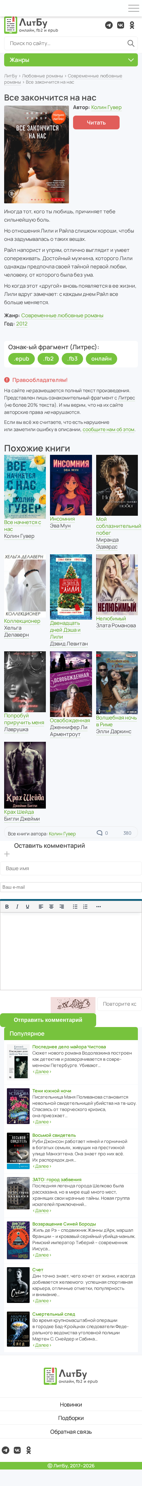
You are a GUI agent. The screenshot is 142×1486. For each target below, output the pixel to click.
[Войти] (8, 8)
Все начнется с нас (22, 526)
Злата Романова (116, 625)
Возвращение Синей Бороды (64, 1224)
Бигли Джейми (22, 818)
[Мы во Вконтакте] (120, 25)
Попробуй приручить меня (24, 719)
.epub (21, 358)
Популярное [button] (27, 1033)
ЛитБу (10, 76)
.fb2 (48, 358)
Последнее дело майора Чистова (69, 1047)
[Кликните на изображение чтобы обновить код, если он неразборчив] (73, 1005)
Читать (96, 122)
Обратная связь (71, 1431)
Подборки (71, 1418)
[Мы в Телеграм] (108, 25)
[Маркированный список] (75, 906)
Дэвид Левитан (69, 643)
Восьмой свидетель (54, 1135)
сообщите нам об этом (108, 429)
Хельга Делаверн (16, 631)
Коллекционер (22, 620)
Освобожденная (70, 720)
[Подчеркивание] (27, 906)
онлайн (101, 358)
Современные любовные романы (62, 315)
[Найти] (131, 43)
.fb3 (72, 358)
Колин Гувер (106, 107)
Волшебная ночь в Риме (116, 721)
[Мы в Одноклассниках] (132, 25)
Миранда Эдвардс (107, 543)
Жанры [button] (19, 60)
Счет (37, 1269)
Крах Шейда (19, 811)
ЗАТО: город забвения (56, 1179)
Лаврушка (16, 729)
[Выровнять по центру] (51, 906)
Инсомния (62, 518)
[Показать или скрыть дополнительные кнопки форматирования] (99, 906)
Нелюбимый (111, 618)
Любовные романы (42, 76)
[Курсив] (17, 906)
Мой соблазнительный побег (118, 525)
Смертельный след (53, 1314)
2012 (22, 323)
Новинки (71, 1404)
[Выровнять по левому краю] (41, 906)
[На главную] (31, 25)
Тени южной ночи (51, 1091)
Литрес (126, 397)
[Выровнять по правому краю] (62, 906)
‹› (42, 1071)
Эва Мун (60, 525)
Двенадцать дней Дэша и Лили (65, 629)
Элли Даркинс (113, 731)
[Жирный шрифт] (7, 906)
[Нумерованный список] (85, 906)
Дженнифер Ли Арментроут (69, 731)
